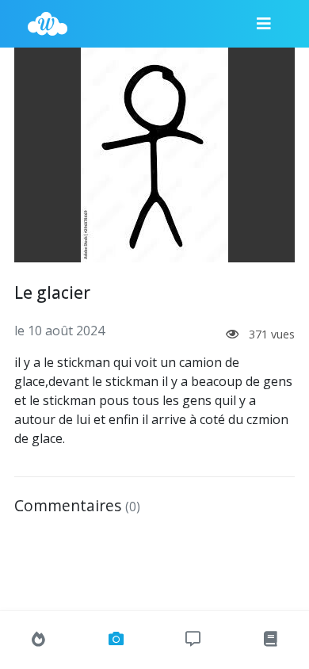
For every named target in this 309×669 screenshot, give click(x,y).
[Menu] (263, 24)
